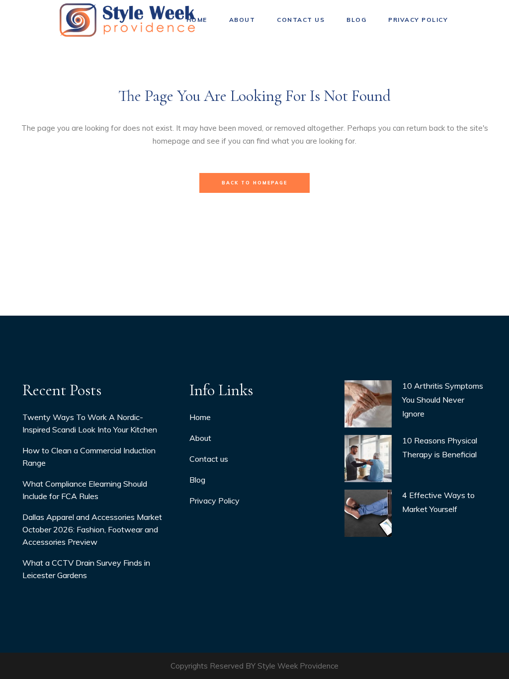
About (200, 438)
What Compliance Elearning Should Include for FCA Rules (84, 490)
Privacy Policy (214, 501)
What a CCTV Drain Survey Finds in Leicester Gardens (86, 569)
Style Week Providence (298, 666)
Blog (197, 480)
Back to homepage (254, 182)
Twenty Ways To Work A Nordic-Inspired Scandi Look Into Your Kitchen (89, 423)
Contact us (208, 459)
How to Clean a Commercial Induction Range (89, 456)
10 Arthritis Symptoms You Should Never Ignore (442, 400)
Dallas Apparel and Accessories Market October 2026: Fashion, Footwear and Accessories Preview (92, 529)
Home (200, 417)
